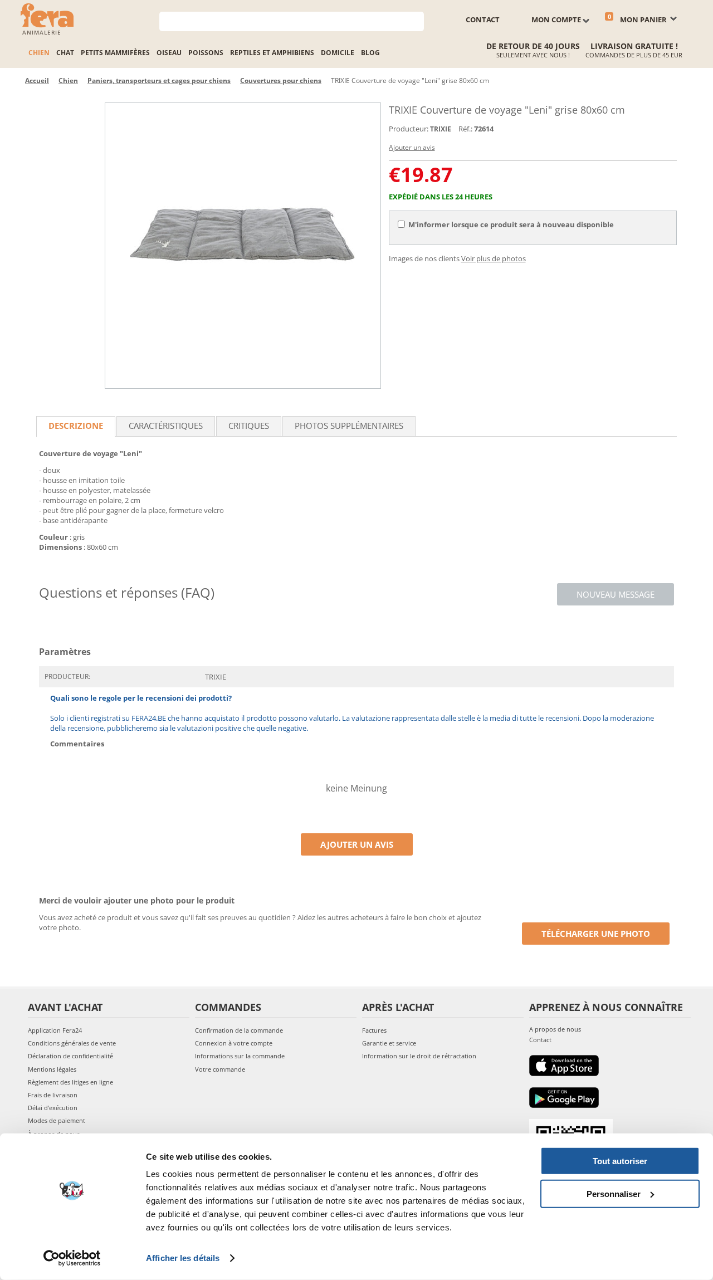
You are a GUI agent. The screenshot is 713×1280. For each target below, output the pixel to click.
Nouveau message (616, 594)
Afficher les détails (182, 1258)
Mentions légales (52, 1069)
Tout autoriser (620, 1161)
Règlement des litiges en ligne (70, 1082)
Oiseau (169, 52)
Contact (540, 1039)
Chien (39, 52)
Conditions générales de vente (72, 1043)
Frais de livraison (52, 1095)
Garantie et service (389, 1043)
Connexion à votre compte (233, 1043)
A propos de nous (555, 1029)
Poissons (205, 52)
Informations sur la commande (240, 1056)
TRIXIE (440, 129)
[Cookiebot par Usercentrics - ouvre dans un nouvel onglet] (72, 1258)
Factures (374, 1030)
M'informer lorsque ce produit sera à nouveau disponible (511, 224)
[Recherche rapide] (416, 20)
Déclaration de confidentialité (70, 1056)
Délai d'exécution (52, 1107)
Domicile (337, 52)
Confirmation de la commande (239, 1030)
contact (483, 19)
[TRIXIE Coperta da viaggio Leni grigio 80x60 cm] (242, 245)
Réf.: (465, 129)
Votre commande (220, 1069)
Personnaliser (614, 1193)
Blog (370, 52)
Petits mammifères (115, 52)
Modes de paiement (56, 1120)
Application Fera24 (55, 1030)
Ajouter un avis (412, 147)
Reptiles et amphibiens (272, 52)
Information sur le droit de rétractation (419, 1056)
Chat (65, 52)
